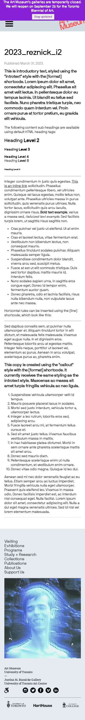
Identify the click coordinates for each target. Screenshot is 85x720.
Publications (15, 564)
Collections (14, 559)
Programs (13, 550)
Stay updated (43, 16)
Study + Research (20, 555)
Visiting (11, 542)
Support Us (14, 572)
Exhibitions (14, 546)
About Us (12, 568)
